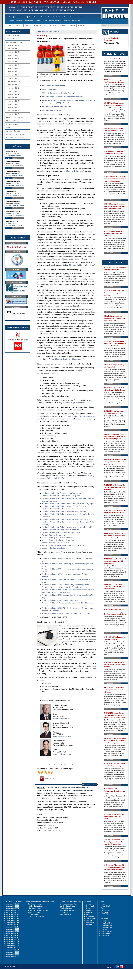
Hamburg (28, 25)
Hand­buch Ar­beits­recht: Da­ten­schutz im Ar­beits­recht (61, 493)
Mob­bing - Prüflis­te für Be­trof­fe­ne (81, 265)
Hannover (37, 25)
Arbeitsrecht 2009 (12, 939)
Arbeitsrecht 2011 (12, 935)
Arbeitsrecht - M (14, 81)
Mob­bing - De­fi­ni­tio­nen (74, 171)
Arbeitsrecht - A (13, 45)
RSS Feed (90, 916)
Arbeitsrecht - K (13, 75)
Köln (45, 25)
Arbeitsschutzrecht (66, 908)
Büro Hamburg (106, 925)
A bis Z (88, 904)
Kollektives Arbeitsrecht (68, 910)
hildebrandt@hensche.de (62, 736)
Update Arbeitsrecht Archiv (15, 138)
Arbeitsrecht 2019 (12, 919)
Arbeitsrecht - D (13, 55)
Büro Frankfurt (106, 923)
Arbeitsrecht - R (13, 94)
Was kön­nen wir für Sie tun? (52, 110)
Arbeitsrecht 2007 (12, 944)
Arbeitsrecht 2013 (12, 931)
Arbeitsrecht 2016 (12, 925)
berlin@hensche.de (14, 155)
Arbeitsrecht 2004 (12, 950)
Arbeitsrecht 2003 (12, 952)
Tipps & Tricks (28, 20)
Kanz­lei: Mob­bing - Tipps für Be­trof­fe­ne (56, 543)
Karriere (89, 910)
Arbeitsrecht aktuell (20, 16)
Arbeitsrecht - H (13, 68)
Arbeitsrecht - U (13, 104)
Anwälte (81, 25)
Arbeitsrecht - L (13, 78)
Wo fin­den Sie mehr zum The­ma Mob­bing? (57, 106)
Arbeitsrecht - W (13, 111)
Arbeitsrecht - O (13, 88)
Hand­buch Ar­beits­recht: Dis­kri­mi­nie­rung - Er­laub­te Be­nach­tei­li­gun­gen (68, 504)
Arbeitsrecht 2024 (12, 908)
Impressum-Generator (15, 20)
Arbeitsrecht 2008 (12, 941)
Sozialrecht (64, 912)
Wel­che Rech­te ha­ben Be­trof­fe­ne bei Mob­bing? (58, 93)
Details (15, 158)
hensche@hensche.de (61, 719)
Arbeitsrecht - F (13, 62)
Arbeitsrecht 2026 (12, 904)
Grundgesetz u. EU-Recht (69, 904)
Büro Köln (104, 929)
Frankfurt (19, 25)
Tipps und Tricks (11, 39)
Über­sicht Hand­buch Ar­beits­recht (54, 548)
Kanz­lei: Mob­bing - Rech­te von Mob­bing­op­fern (59, 540)
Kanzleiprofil (76, 20)
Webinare (67, 20)
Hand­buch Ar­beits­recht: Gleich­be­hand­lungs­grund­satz (62, 532)
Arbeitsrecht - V (13, 108)
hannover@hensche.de (15, 185)
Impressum (105, 910)
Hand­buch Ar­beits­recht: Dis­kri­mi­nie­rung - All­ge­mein (61, 496)
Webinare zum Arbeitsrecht (15, 134)
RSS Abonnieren (90, 784)
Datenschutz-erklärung (106, 913)
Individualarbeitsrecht (67, 906)
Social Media (91, 919)
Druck (88, 908)
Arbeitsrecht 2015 (12, 927)
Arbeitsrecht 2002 (12, 954)
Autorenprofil (49, 778)
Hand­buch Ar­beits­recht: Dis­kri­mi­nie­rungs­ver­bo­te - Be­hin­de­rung (65, 511)
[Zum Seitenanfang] (69, 115)
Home (10, 16)
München (53, 25)
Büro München (106, 931)
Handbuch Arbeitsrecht (35, 16)
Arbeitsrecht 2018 (12, 921)
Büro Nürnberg (106, 933)
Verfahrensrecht (65, 914)
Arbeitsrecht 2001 (12, 956)
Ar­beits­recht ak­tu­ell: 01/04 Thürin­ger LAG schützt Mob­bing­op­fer (66, 613)
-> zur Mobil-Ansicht (13, 31)
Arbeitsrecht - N (13, 85)
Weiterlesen (110, 75)
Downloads (90, 906)
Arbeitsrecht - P (13, 91)
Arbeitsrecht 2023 (12, 910)
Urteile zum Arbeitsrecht (70, 16)
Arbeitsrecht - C (13, 52)
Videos (8, 128)
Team (103, 908)
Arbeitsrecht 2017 (12, 923)
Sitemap (89, 921)
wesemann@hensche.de (62, 754)
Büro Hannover (106, 927)
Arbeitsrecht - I (13, 72)
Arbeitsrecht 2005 (12, 948)
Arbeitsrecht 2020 (12, 916)
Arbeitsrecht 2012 (12, 933)
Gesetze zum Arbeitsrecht (52, 16)
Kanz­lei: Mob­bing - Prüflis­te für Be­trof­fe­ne (57, 538)
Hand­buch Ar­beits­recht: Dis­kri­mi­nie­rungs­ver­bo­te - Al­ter (62, 509)
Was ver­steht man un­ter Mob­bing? (54, 85)
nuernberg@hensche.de (16, 215)
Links (88, 914)
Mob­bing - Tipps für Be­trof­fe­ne (74, 403)
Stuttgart (72, 25)
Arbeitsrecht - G (13, 65)
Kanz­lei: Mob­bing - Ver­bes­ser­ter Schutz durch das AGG (63, 545)
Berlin (11, 25)
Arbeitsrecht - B (13, 49)
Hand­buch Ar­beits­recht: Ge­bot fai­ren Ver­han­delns (60, 530)
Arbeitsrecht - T (13, 101)
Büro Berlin (105, 921)
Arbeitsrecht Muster (41, 20)
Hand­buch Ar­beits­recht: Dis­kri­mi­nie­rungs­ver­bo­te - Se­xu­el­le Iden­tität (67, 527)
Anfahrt (8, 158)
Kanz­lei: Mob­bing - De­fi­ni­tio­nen (53, 535)
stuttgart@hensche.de (15, 225)
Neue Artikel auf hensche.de (38, 910)
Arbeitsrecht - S (13, 98)
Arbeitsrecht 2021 (12, 914)
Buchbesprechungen (35, 904)
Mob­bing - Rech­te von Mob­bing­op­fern (69, 359)
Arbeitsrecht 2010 (12, 937)
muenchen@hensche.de (16, 205)
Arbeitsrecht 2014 (12, 929)
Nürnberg (63, 25)
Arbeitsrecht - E (13, 59)
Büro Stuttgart (106, 935)
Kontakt (89, 912)
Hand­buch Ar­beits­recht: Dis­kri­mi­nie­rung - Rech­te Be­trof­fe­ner (64, 506)
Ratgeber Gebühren (55, 20)
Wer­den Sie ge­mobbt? (50, 89)
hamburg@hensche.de (15, 175)
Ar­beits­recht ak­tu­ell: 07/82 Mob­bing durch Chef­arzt (61, 600)
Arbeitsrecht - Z (13, 114)
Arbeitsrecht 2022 (12, 912)
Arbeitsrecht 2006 (12, 946)
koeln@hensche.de (14, 195)
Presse (82, 16)
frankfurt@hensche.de (15, 165)
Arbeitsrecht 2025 (12, 906)
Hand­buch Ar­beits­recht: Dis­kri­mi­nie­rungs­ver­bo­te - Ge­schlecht (65, 519)
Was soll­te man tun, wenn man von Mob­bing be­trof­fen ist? (62, 96)
